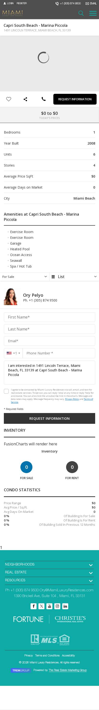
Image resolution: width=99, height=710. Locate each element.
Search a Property (81, 13)
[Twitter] (41, 606)
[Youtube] (49, 606)
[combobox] (13, 353)
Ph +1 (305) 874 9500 (22, 590)
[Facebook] (34, 606)
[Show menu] (93, 13)
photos (7, 43)
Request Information (75, 99)
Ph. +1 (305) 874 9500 (40, 300)
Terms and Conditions (47, 655)
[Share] (26, 99)
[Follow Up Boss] (6, 391)
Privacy (28, 655)
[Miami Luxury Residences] (12, 13)
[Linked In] (65, 606)
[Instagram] (57, 606)
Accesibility (68, 655)
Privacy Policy (72, 399)
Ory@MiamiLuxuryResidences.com (66, 590)
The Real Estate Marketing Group (68, 670)
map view (17, 43)
